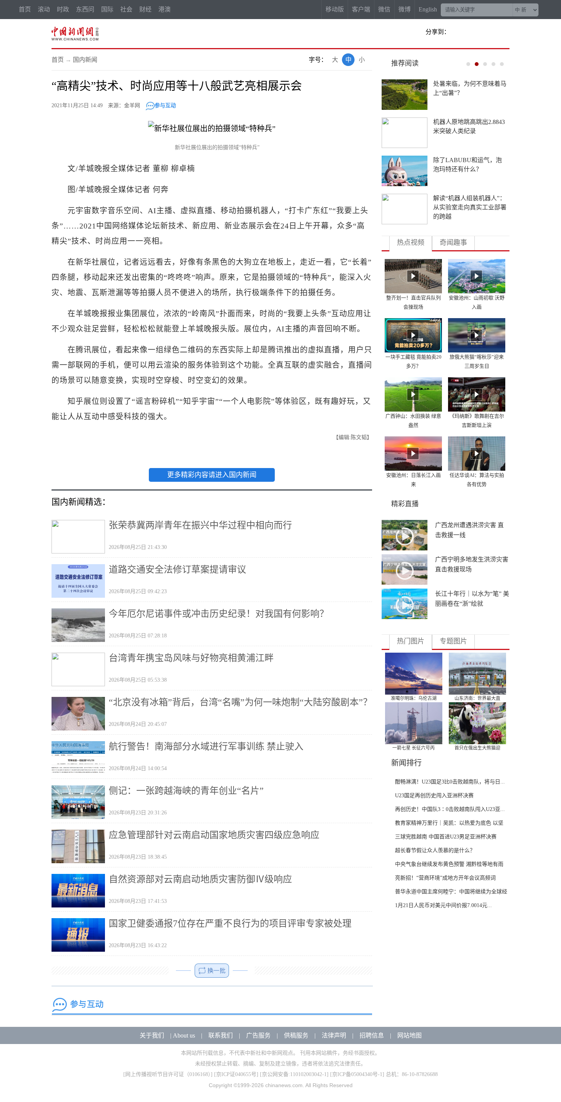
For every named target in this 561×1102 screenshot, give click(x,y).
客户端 (361, 9)
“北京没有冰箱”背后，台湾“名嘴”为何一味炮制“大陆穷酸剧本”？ (240, 702)
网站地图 (409, 1035)
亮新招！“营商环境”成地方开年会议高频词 (445, 878)
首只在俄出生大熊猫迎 (477, 748)
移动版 (335, 9)
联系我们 (220, 1035)
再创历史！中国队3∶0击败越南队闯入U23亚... (450, 809)
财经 (145, 9)
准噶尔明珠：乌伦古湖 (414, 698)
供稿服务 (296, 1035)
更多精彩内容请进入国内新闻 (211, 475)
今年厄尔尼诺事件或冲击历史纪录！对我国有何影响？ (219, 614)
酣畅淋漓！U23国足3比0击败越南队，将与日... (450, 782)
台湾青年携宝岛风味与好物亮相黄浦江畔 (191, 658)
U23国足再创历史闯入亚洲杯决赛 (434, 795)
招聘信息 (371, 1035)
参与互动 (165, 105)
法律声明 (334, 1035)
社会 (126, 9)
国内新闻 (85, 59)
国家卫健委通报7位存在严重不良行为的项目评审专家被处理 (230, 923)
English (428, 9)
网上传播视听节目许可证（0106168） (168, 1074)
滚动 (44, 9)
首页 (25, 9)
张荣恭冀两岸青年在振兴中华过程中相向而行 (200, 525)
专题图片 (453, 641)
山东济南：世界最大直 (477, 698)
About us (184, 1035)
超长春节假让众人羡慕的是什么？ (435, 850)
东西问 (85, 9)
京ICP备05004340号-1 (357, 1074)
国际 (107, 9)
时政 (63, 9)
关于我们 (152, 1035)
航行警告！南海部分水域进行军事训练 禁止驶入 (206, 746)
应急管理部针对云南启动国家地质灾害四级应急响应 (214, 835)
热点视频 (410, 242)
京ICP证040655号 (236, 1074)
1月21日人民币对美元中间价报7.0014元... (443, 905)
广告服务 (258, 1035)
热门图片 (410, 641)
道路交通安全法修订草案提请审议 (177, 569)
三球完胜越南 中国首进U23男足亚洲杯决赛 (446, 837)
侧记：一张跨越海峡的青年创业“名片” (186, 791)
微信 (384, 9)
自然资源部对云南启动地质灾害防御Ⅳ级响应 (200, 879)
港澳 (164, 9)
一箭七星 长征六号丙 (413, 748)
